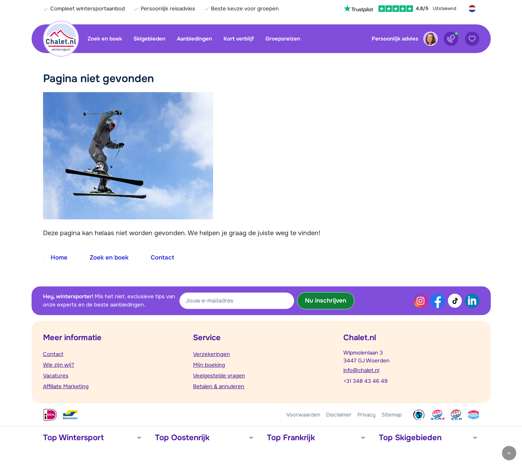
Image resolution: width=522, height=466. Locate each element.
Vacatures (56, 375)
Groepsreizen (282, 38)
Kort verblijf (239, 38)
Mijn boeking (209, 364)
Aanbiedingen (194, 38)
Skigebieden (149, 38)
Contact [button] (162, 257)
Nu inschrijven (325, 300)
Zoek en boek (105, 38)
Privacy (366, 414)
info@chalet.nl (361, 370)
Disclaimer (339, 414)
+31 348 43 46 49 (365, 381)
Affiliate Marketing (66, 386)
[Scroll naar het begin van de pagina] (509, 453)
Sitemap (391, 414)
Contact (53, 354)
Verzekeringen (211, 354)
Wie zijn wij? (58, 364)
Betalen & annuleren (218, 386)
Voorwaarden (303, 414)
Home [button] (59, 257)
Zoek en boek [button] (109, 257)
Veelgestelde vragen (219, 375)
